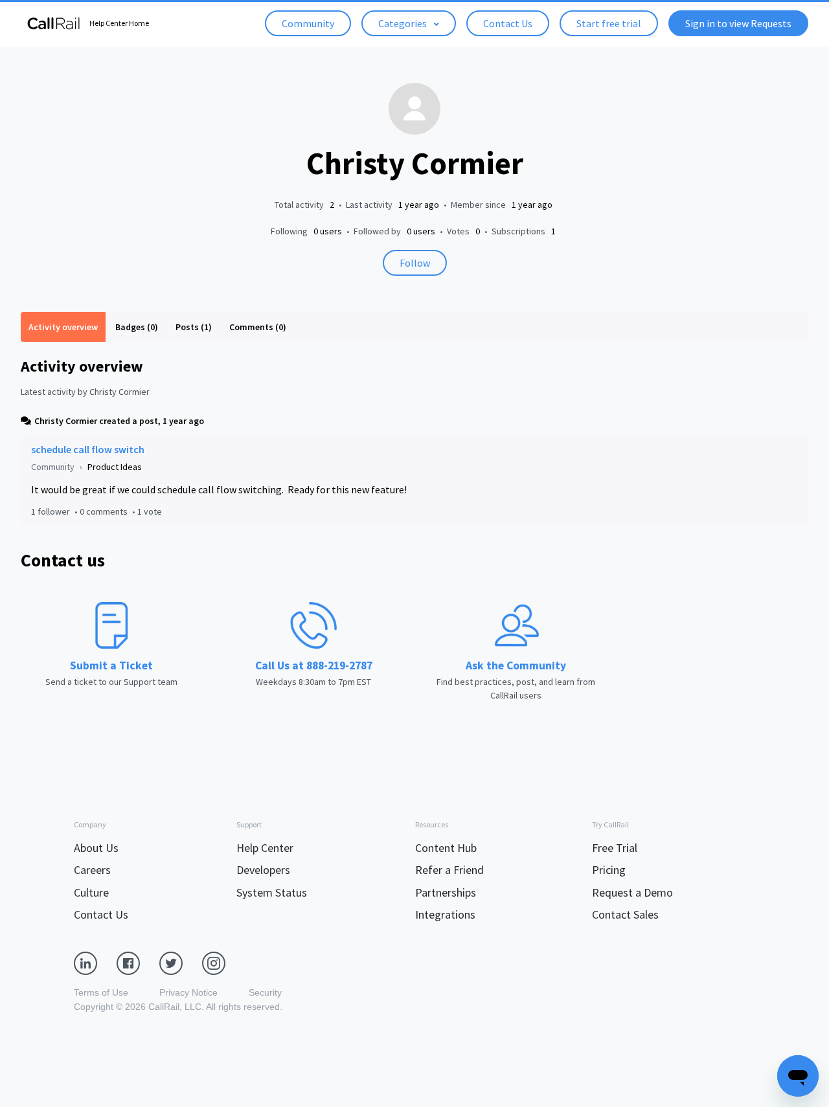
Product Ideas (114, 467)
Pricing (609, 869)
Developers (263, 869)
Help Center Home (119, 23)
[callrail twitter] (180, 962)
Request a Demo (632, 892)
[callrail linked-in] (95, 962)
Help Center (264, 847)
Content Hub (446, 847)
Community (308, 23)
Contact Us (507, 23)
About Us (96, 847)
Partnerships (445, 892)
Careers (92, 869)
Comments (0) (257, 327)
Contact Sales (625, 914)
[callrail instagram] (223, 962)
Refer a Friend (449, 869)
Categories (403, 23)
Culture (91, 892)
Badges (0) (136, 327)
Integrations (445, 914)
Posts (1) (194, 327)
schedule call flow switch (87, 449)
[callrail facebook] (138, 962)
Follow (415, 262)
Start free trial (608, 23)
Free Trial (614, 847)
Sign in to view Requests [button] (738, 23)
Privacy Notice (188, 992)
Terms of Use (101, 992)
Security (265, 992)
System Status (271, 892)
